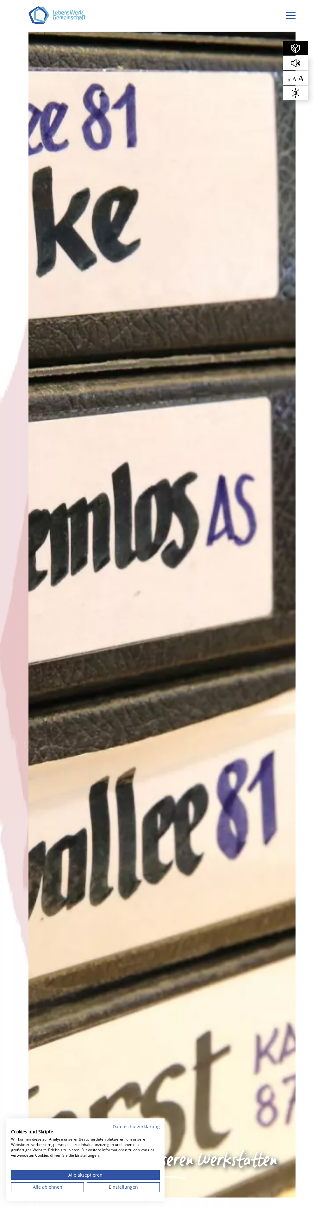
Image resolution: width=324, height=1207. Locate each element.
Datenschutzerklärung (136, 1126)
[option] (162, 599)
